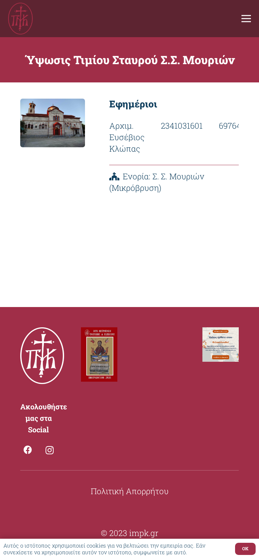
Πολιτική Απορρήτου (130, 491)
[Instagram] (50, 450)
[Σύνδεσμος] (20, 19)
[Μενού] (246, 18)
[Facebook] (28, 450)
